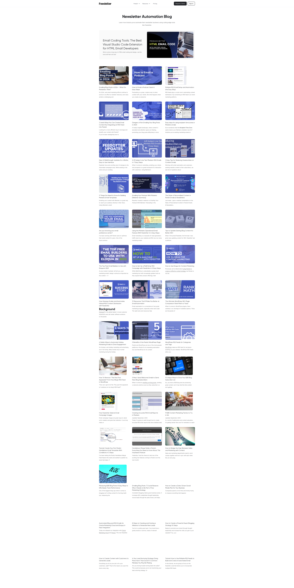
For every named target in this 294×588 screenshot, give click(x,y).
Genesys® (102, 312)
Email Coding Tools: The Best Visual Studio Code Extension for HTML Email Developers (122, 44)
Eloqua (114, 533)
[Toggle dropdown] (140, 3)
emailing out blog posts (149, 382)
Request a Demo (180, 3)
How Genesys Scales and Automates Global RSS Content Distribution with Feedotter (112, 303)
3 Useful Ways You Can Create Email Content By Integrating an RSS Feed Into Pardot (111, 125)
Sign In (191, 3)
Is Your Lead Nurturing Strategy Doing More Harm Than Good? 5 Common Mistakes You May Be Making (145, 561)
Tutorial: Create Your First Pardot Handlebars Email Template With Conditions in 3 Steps (110, 450)
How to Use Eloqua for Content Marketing (179, 266)
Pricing (155, 3)
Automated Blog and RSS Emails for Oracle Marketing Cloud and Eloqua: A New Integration (112, 525)
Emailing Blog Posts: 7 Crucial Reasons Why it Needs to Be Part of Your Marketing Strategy (145, 488)
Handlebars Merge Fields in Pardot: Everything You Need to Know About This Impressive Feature (146, 450)
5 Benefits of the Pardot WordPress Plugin (146, 342)
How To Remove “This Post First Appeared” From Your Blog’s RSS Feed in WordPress (112, 380)
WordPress (168, 347)
